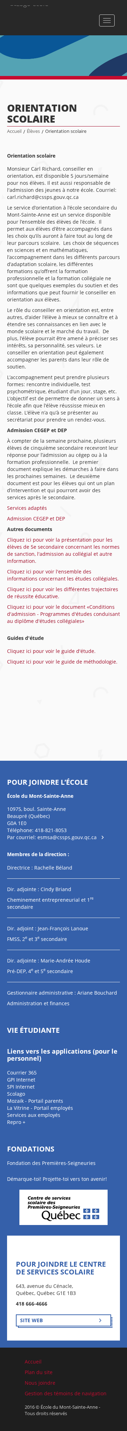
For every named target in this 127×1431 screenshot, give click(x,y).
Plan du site (39, 1372)
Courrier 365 (22, 1072)
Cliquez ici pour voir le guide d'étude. (51, 651)
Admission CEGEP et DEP (36, 518)
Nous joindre (40, 1382)
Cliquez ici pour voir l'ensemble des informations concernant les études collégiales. (63, 575)
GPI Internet (21, 1079)
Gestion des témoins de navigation (66, 1393)
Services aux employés (33, 1115)
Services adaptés (27, 508)
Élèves (33, 131)
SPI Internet (21, 1086)
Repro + (16, 1122)
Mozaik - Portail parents (35, 1100)
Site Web (31, 1320)
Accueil (14, 131)
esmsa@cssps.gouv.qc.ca (67, 837)
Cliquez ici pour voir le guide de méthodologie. (62, 661)
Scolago (16, 1093)
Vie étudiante (33, 1030)
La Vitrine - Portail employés (40, 1108)
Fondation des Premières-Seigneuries (51, 1163)
